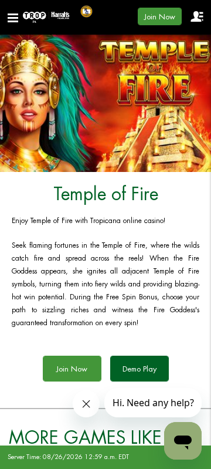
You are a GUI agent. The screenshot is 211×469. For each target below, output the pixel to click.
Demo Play (139, 369)
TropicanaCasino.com (46, 17)
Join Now (159, 17)
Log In (196, 16)
